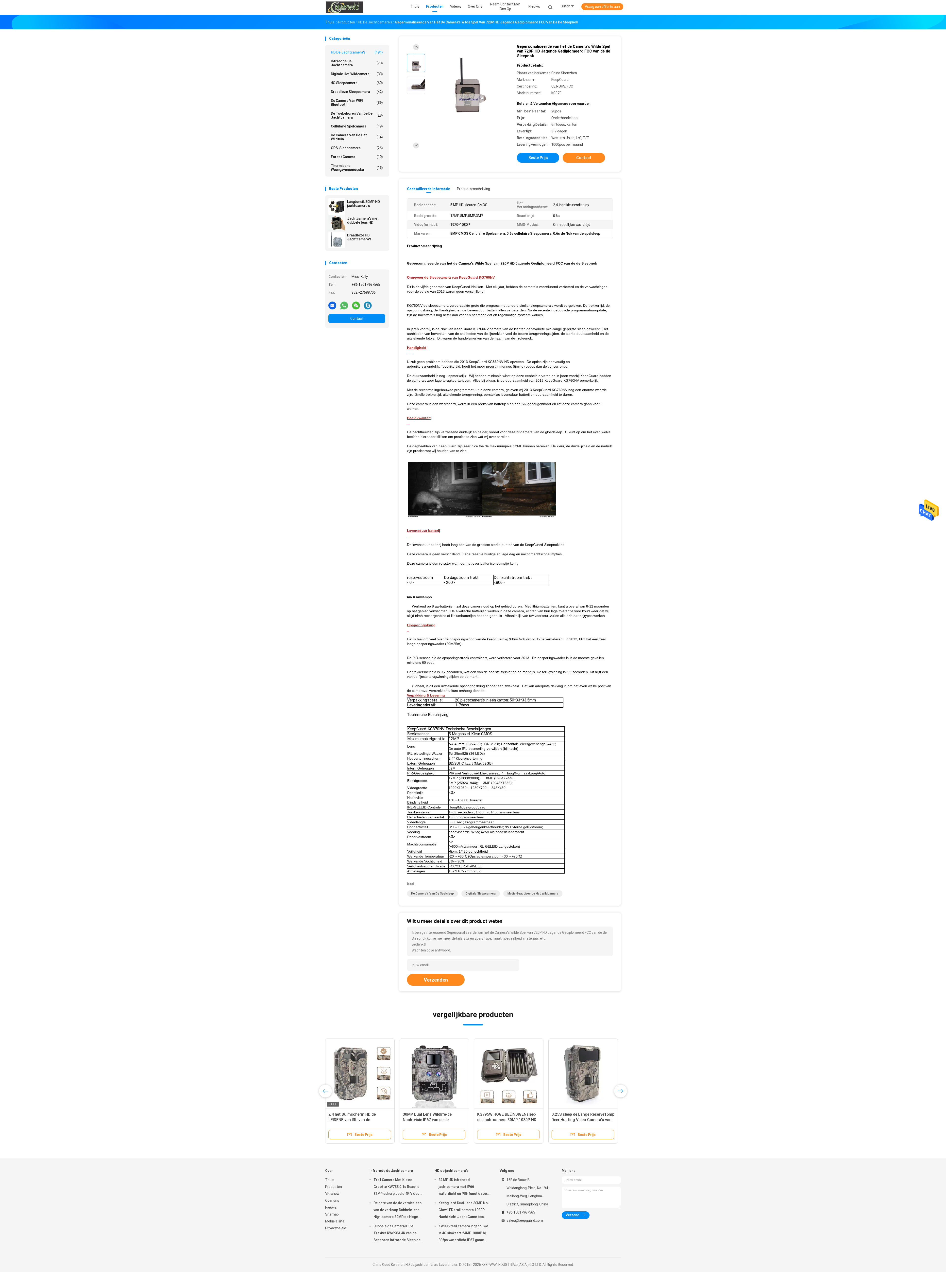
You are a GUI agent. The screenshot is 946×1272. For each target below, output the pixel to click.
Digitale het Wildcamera (357, 74)
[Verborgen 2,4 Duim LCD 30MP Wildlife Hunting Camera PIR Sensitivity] (434, 1073)
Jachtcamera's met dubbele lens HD (363, 220)
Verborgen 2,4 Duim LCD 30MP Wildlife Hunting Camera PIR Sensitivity (430, 1120)
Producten (333, 1187)
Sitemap (332, 1214)
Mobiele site (334, 1221)
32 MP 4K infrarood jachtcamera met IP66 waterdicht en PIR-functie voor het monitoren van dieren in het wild (464, 1187)
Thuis (329, 1180)
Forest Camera (357, 157)
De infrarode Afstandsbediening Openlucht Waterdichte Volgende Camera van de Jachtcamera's (581, 1120)
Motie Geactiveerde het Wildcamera (532, 893)
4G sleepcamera (357, 83)
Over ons (332, 1200)
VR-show (332, 1194)
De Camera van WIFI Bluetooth (357, 103)
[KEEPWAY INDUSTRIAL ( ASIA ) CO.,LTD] (344, 7)
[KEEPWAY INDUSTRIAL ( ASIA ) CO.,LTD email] (332, 305)
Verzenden (436, 980)
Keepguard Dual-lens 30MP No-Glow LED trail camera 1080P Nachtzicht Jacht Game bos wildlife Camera (464, 1210)
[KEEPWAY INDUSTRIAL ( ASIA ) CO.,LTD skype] (368, 305)
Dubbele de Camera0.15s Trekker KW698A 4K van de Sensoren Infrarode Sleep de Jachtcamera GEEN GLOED (397, 1233)
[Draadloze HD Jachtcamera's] (336, 240)
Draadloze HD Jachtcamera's (359, 237)
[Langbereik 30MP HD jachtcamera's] (336, 206)
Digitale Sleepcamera (481, 893)
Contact (356, 319)
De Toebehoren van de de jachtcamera (357, 115)
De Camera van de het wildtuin (357, 137)
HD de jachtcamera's (357, 52)
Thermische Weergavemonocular (357, 168)
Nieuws (331, 1207)
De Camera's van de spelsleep (432, 893)
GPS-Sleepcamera (357, 148)
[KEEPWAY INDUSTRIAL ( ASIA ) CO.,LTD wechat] (356, 305)
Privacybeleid (335, 1228)
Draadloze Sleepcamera (357, 92)
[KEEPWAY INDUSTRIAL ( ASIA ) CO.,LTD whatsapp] (344, 305)
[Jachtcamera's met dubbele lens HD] (336, 223)
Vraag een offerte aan (602, 7)
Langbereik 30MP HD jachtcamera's (363, 204)
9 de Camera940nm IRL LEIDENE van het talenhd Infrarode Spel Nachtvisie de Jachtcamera (506, 1120)
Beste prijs (538, 157)
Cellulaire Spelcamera (357, 126)
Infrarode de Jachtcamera (357, 63)
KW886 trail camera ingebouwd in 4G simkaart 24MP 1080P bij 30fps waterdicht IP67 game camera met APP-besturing (463, 1233)
